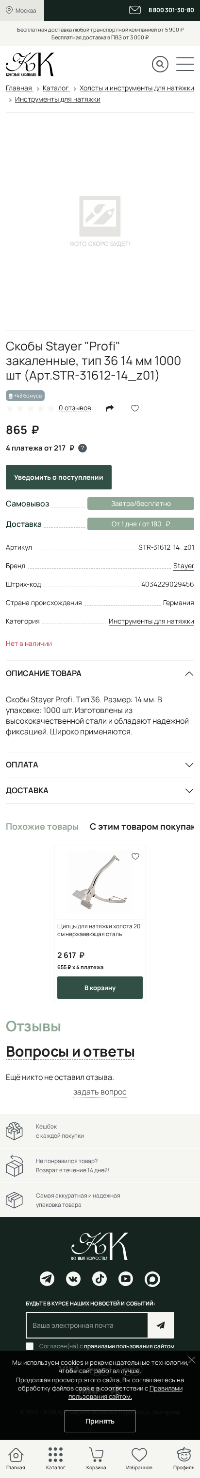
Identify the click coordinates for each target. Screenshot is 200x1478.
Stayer (183, 565)
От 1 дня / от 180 (124, 523)
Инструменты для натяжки (151, 621)
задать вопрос (100, 1091)
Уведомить (58, 477)
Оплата (22, 764)
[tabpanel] (100, 1084)
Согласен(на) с (106, 1346)
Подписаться (161, 1325)
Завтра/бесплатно (141, 503)
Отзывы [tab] (33, 1026)
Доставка (27, 790)
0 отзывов (75, 408)
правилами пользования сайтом (129, 1346)
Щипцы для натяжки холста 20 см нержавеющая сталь (98, 930)
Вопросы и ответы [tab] (70, 1052)
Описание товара (44, 673)
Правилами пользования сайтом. (125, 1392)
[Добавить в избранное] (135, 856)
